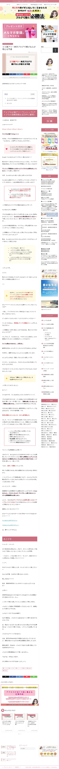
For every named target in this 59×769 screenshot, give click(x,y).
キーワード (52, 414)
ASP (43, 408)
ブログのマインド (53, 424)
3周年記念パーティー (46, 404)
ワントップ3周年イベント (47, 430)
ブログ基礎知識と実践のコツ (48, 329)
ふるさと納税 (45, 410)
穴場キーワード (45, 446)
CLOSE (32, 94)
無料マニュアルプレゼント (22, 5)
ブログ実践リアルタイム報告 (48, 426)
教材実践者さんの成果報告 (36, 5)
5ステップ (54, 404)
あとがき (9, 103)
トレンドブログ (45, 420)
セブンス (51, 416)
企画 (24, 668)
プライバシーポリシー (8, 767)
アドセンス (48, 332)
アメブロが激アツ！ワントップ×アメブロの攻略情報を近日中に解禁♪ (21, 99)
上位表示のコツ (45, 432)
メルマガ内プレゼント (48, 364)
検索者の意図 (52, 440)
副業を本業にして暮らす (48, 381)
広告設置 (50, 436)
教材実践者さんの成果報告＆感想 (48, 393)
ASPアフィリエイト (50, 408)
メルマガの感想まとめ (48, 352)
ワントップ (19, 668)
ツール (49, 418)
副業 (56, 432)
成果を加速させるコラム (48, 387)
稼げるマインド (51, 444)
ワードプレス (48, 336)
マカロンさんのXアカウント (10, 525)
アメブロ (5, 668)
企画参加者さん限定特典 (48, 375)
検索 (42, 46)
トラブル (55, 418)
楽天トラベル (54, 442)
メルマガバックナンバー (7, 43)
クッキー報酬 (45, 416)
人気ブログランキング (46, 309)
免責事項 (17, 767)
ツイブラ (44, 418)
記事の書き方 (53, 446)
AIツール (44, 406)
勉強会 (44, 434)
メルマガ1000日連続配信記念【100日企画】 (48, 345)
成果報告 (5, 670)
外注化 (55, 434)
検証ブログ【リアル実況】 (50, 5)
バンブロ (44, 422)
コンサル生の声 (47, 320)
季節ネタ (44, 436)
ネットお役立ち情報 (48, 324)
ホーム (8, 4)
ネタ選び (47, 334)
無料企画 (44, 444)
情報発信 (29, 668)
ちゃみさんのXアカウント (9, 520)
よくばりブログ (52, 410)
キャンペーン (45, 414)
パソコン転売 (50, 422)
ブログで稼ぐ (12, 668)
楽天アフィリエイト (46, 442)
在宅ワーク (50, 434)
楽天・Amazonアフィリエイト (50, 339)
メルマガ (44, 428)
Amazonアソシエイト (52, 406)
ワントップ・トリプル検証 (48, 369)
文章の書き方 (45, 440)
